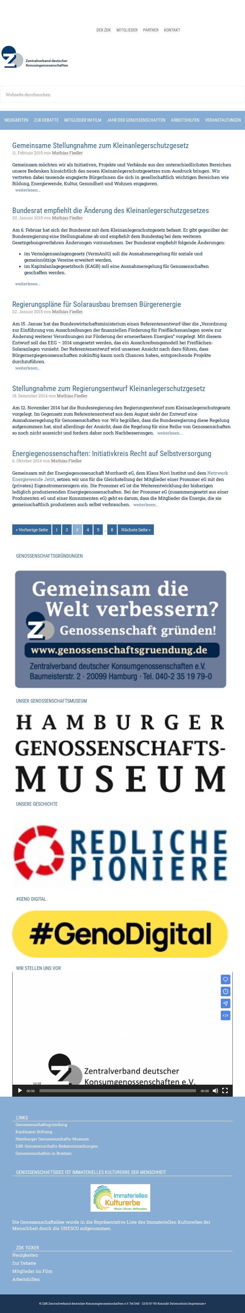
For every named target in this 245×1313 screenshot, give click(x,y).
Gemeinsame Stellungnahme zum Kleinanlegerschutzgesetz (100, 145)
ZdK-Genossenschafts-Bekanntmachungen (57, 1146)
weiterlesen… (27, 190)
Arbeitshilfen (26, 1279)
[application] (122, 1034)
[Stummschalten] (215, 1091)
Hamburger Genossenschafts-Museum (52, 1139)
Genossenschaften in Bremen (44, 1153)
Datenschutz (178, 1304)
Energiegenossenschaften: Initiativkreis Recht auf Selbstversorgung (111, 453)
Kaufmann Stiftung (34, 1131)
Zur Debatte (24, 1263)
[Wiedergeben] (20, 1091)
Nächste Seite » (135, 529)
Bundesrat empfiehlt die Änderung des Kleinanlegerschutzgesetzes (110, 210)
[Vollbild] (225, 1091)
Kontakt (163, 1304)
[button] (122, 1034)
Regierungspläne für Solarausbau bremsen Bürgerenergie (96, 304)
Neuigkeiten (25, 1255)
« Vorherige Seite (32, 529)
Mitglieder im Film (32, 1271)
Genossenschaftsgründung (41, 1124)
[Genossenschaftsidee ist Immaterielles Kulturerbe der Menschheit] (122, 1194)
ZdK (122, 60)
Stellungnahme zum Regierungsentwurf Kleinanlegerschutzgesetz (108, 388)
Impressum (196, 1304)
